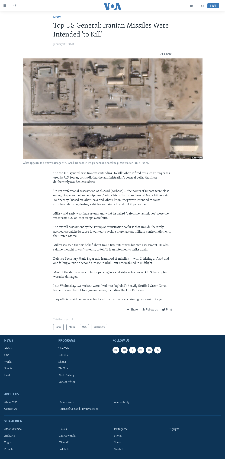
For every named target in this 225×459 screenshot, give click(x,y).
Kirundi (64, 442)
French (8, 449)
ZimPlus (63, 368)
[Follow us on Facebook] (115, 350)
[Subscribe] (149, 350)
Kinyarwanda (67, 436)
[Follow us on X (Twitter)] (132, 350)
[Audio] (202, 6)
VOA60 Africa (66, 382)
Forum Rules (66, 402)
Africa (8, 348)
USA (7, 355)
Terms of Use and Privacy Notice (78, 409)
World (8, 362)
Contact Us (10, 409)
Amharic (9, 436)
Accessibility (122, 402)
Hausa (63, 429)
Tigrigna (174, 429)
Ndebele (63, 355)
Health (8, 375)
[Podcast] (140, 350)
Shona (62, 362)
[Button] (166, 54)
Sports (8, 368)
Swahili (118, 449)
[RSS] (157, 350)
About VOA (11, 402)
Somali (118, 442)
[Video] (191, 6)
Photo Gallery (66, 375)
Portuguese (121, 429)
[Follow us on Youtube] (124, 350)
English (8, 442)
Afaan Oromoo (13, 429)
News (57, 17)
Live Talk (63, 348)
